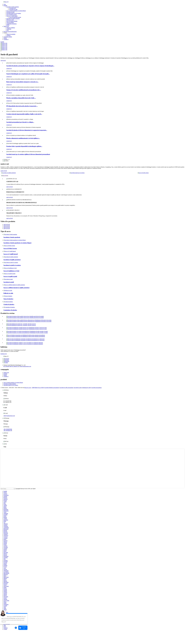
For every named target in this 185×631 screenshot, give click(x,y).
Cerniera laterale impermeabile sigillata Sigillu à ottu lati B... (24, 114)
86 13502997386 (7, 366)
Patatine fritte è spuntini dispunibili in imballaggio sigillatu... (24, 146)
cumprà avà (9, 68)
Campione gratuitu (7, 36)
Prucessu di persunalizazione (10, 31)
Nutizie (5, 38)
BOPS (7, 25)
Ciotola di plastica (8, 304)
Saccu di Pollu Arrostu (11, 14)
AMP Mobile (35, 387)
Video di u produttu (10, 34)
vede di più (3, 60)
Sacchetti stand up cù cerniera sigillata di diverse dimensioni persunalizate (28, 154)
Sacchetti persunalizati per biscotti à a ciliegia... (20, 122)
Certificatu (8, 29)
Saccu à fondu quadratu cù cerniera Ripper (16, 10)
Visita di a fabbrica (10, 27)
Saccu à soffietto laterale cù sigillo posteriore (16, 287)
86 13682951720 (15, 366)
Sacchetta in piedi (10, 12)
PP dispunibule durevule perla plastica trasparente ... (22, 106)
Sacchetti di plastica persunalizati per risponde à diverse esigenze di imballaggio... (30, 65)
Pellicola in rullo (10, 19)
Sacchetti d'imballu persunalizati (51, 387)
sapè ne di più (9, 186)
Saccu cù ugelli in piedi (10, 276)
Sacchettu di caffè (13, 9)
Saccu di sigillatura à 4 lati (11, 271)
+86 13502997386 (7, 429)
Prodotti (5, 5)
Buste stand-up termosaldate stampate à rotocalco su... (22, 82)
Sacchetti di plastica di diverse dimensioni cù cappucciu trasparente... (26, 130)
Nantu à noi (6, 26)
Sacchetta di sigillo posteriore (13, 18)
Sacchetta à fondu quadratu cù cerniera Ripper (17, 243)
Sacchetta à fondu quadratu (12, 6)
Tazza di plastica (10, 22)
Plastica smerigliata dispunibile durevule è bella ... (21, 98)
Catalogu (8, 35)
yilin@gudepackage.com (25, 366)
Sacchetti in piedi (78, 387)
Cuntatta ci (5, 39)
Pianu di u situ (27, 387)
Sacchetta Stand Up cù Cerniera (13, 13)
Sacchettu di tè (12, 8)
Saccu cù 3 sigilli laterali (11, 16)
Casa (4, 4)
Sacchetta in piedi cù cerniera (12, 265)
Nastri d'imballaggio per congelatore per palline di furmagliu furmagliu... (28, 74)
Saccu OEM (41, 387)
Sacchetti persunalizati (96, 387)
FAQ (7, 30)
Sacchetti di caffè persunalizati (66, 387)
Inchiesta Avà (4, 353)
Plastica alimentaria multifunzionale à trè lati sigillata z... (23, 138)
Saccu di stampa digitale (11, 21)
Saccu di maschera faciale (15, 17)
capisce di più (4, 170)
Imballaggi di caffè (86, 387)
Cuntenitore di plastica (11, 23)
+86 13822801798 (7, 430)
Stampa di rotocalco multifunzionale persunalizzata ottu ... (23, 90)
